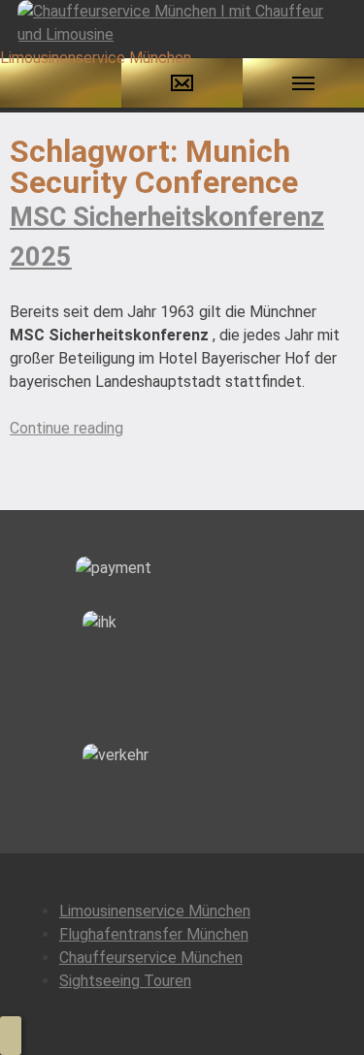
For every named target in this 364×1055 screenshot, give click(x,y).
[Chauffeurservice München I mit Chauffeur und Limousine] (182, 22)
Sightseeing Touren (125, 981)
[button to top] (10, 1035)
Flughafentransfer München (153, 934)
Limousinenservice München (154, 911)
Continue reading (66, 428)
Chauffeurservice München (151, 957)
